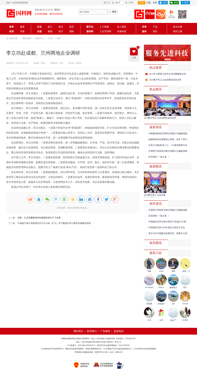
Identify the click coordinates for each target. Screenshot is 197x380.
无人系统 (121, 27)
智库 (11, 27)
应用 (11, 31)
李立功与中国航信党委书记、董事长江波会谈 (169, 233)
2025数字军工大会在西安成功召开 (165, 80)
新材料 (89, 31)
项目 (155, 31)
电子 (61, 31)
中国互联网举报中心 (93, 349)
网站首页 (27, 38)
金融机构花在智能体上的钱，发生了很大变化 (169, 139)
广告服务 (105, 331)
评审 (144, 27)
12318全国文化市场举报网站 (144, 349)
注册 (148, 3)
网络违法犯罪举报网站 (74, 349)
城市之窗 (177, 31)
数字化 (89, 27)
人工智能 (105, 27)
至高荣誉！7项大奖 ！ (158, 157)
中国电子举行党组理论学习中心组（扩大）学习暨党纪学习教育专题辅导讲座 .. (55, 223)
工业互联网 (105, 31)
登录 (141, 3)
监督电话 (119, 331)
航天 (61, 27)
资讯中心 (39, 38)
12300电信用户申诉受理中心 (52, 349)
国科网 (71, 339)
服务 (22, 27)
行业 (39, 27)
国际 (71, 31)
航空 (71, 27)
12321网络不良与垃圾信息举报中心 (117, 349)
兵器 (39, 31)
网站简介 (78, 331)
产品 (155, 27)
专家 (22, 31)
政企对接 (177, 27)
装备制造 (122, 31)
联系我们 (92, 331)
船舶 (50, 31)
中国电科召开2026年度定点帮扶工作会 (166, 227)
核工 (50, 27)
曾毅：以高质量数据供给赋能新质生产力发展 (39, 218)
